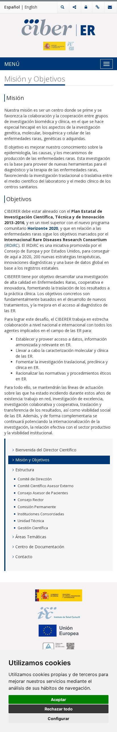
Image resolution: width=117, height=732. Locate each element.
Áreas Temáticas (30, 536)
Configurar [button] (58, 718)
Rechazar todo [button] (59, 708)
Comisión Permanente (37, 506)
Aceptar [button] (58, 699)
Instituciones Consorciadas (41, 513)
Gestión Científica (33, 527)
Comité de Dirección (35, 478)
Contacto (23, 556)
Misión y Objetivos (32, 459)
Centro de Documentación (39, 546)
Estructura (24, 469)
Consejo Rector (31, 499)
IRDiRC (11, 245)
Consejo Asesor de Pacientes (43, 492)
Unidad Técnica (31, 520)
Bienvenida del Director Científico (45, 449)
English (30, 7)
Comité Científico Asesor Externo (46, 485)
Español (12, 7)
